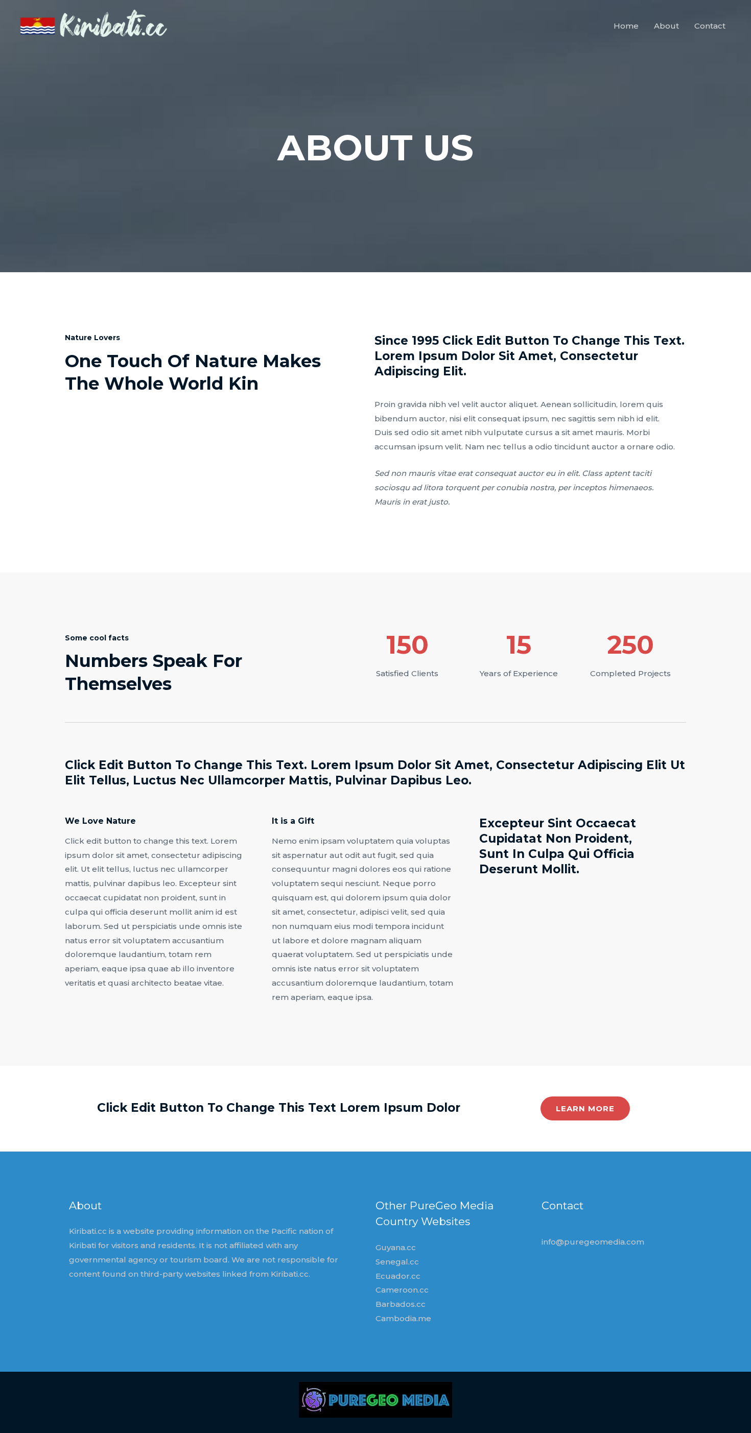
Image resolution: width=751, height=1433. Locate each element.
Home (626, 26)
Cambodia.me (403, 1318)
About (666, 26)
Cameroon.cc (402, 1290)
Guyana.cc (395, 1247)
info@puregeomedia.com (593, 1242)
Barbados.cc (400, 1304)
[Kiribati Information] (96, 25)
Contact (709, 26)
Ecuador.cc (397, 1276)
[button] (585, 1108)
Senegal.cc (397, 1262)
